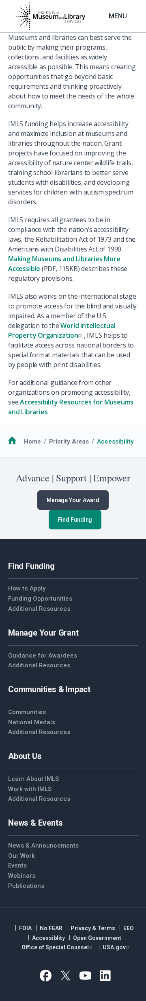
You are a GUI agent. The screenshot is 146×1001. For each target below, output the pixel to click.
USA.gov (114, 947)
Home (32, 441)
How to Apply (26, 588)
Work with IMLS (30, 789)
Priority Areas (69, 441)
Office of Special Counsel (55, 947)
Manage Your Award (73, 500)
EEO (128, 928)
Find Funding (75, 519)
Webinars (21, 875)
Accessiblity (48, 938)
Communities (27, 712)
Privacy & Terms (93, 928)
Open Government (97, 938)
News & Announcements (43, 845)
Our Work (21, 855)
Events (17, 865)
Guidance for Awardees (42, 655)
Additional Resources (39, 608)
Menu (118, 16)
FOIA (25, 928)
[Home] (50, 16)
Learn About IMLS (33, 778)
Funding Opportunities (40, 598)
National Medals (31, 722)
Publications (26, 886)
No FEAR (51, 928)
